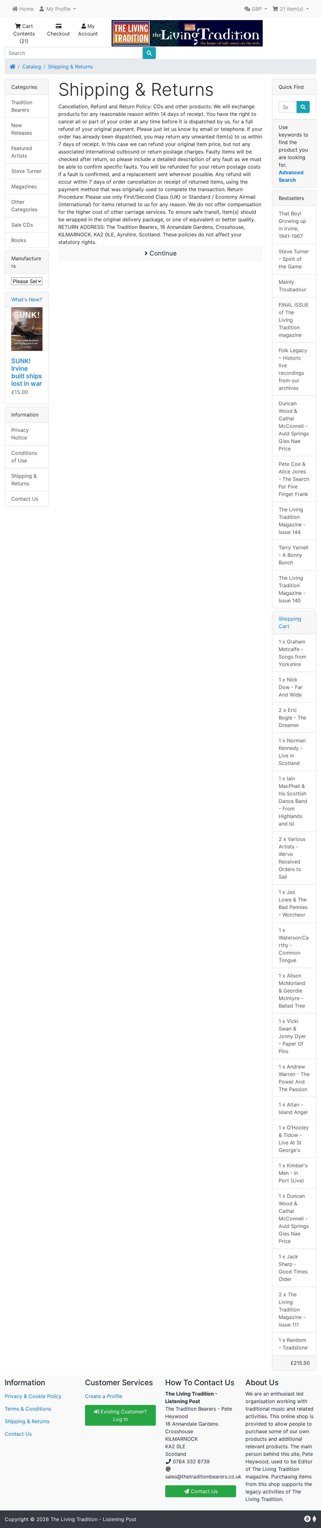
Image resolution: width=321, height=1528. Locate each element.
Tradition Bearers (21, 106)
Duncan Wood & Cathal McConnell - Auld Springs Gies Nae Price (294, 426)
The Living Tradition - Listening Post (93, 1519)
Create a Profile (103, 1396)
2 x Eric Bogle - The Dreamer (292, 717)
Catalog (31, 66)
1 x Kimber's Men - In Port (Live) (293, 1173)
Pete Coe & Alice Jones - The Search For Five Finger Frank (294, 479)
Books (18, 240)
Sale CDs (22, 225)
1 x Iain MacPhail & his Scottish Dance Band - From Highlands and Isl (293, 801)
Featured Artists (21, 152)
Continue (162, 253)
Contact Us (24, 499)
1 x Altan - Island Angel (293, 1108)
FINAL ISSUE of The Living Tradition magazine (294, 320)
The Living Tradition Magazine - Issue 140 (292, 589)
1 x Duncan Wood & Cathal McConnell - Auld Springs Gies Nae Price (294, 1218)
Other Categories (24, 206)
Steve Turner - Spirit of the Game (294, 259)
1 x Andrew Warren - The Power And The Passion (294, 1077)
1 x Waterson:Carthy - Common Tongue (294, 945)
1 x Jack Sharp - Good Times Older (293, 1267)
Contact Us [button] (203, 1491)
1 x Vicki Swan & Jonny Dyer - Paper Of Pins (292, 1036)
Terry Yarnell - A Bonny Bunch (293, 555)
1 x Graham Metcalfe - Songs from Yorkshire (292, 652)
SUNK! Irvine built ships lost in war (26, 372)
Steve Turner (26, 171)
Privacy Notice (20, 434)
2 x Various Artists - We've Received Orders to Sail (292, 858)
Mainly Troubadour (292, 286)
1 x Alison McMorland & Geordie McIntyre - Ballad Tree (292, 990)
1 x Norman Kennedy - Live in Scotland (292, 751)
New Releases (21, 129)
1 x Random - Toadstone (293, 1344)
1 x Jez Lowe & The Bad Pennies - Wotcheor (293, 903)
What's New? (26, 299)
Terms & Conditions (28, 1409)
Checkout (58, 33)
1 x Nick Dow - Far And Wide (291, 687)
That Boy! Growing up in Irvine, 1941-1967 (292, 224)
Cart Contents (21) (24, 33)
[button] (57, 9)
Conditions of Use (24, 457)
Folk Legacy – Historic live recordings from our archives (293, 369)
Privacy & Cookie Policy (33, 1396)
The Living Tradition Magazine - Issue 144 (292, 520)
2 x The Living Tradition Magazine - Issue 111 (292, 1309)
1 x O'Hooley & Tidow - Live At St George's (294, 1138)
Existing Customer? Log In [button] (123, 1415)
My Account (88, 30)
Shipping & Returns (70, 66)
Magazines (24, 186)
